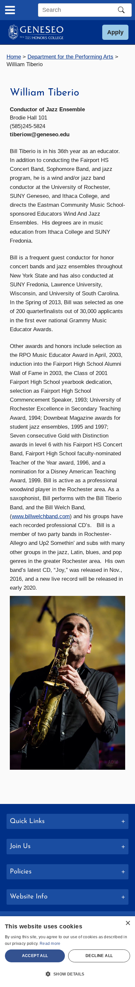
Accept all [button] (35, 955)
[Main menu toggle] (10, 10)
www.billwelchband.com (41, 516)
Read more (50, 943)
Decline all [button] (99, 955)
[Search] (121, 10)
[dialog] (67, 951)
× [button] (127, 923)
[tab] (67, 821)
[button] (115, 32)
